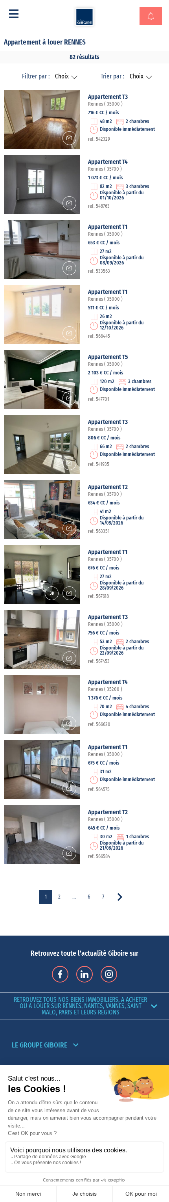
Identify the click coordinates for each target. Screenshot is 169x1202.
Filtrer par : (36, 76)
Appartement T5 (108, 357)
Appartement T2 (108, 487)
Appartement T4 (108, 162)
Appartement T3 (108, 97)
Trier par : (112, 76)
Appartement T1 (107, 227)
